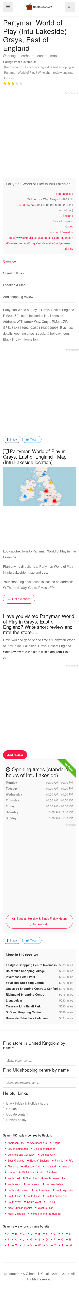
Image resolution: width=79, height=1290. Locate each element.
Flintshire (12, 1166)
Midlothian (28, 1172)
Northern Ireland (55, 1184)
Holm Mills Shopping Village (25, 971)
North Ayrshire (48, 1172)
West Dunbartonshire (19, 1208)
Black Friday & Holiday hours (27, 1103)
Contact (11, 1109)
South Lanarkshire (56, 1196)
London (11, 1172)
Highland (51, 1166)
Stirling (51, 1202)
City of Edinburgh (17, 1149)
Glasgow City (32, 1166)
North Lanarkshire (54, 1178)
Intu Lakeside (64, 194)
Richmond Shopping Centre (25, 994)
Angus (56, 1143)
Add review (15, 755)
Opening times (13, 273)
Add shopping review (18, 296)
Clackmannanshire (44, 1149)
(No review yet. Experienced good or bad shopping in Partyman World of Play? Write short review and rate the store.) (39, 72)
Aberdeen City (15, 1143)
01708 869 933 (26, 205)
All (70, 1245)
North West (14, 1184)
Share (13, 439)
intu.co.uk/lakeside (61, 232)
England (68, 216)
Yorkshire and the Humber (46, 1213)
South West (14, 1202)
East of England (63, 221)
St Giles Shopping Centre (23, 1012)
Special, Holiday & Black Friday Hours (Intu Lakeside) (41, 921)
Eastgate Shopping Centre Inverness (31, 965)
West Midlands (16, 1213)
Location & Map (14, 285)
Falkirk (59, 1160)
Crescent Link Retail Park (23, 1006)
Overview (10, 261)
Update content (17, 1114)
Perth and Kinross (18, 1190)
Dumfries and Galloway (21, 1154)
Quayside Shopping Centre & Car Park (32, 988)
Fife (71, 1160)
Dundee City (48, 1154)
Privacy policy (16, 1120)
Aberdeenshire (38, 1143)
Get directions (21, 599)
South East (14, 1196)
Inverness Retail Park (20, 977)
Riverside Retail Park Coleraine (27, 1018)
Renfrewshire (42, 1190)
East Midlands (15, 1160)
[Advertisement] (39, 134)
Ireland (65, 1166)
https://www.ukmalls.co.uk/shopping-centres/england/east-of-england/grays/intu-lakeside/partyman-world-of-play (39, 243)
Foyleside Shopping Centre (25, 983)
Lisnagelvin (14, 1000)
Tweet (33, 439)
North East (13, 1178)
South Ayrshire (64, 1190)
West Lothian (45, 1208)
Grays (69, 227)
